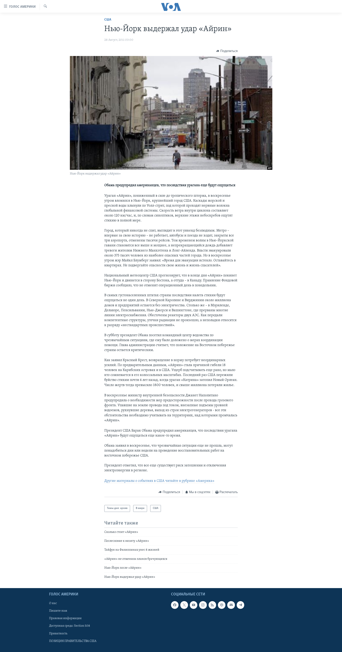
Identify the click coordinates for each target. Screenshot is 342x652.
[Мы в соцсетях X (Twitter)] (184, 605)
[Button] (227, 51)
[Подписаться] (231, 605)
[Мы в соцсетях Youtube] (193, 605)
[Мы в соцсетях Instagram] (203, 605)
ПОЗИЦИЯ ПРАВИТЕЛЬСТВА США (72, 641)
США (107, 20)
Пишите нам (58, 610)
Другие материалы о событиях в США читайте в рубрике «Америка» (159, 481)
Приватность (58, 633)
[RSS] (212, 605)
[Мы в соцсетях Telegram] (240, 605)
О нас (53, 603)
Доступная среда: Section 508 (69, 626)
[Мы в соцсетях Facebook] (175, 605)
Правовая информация (65, 618)
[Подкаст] (221, 605)
